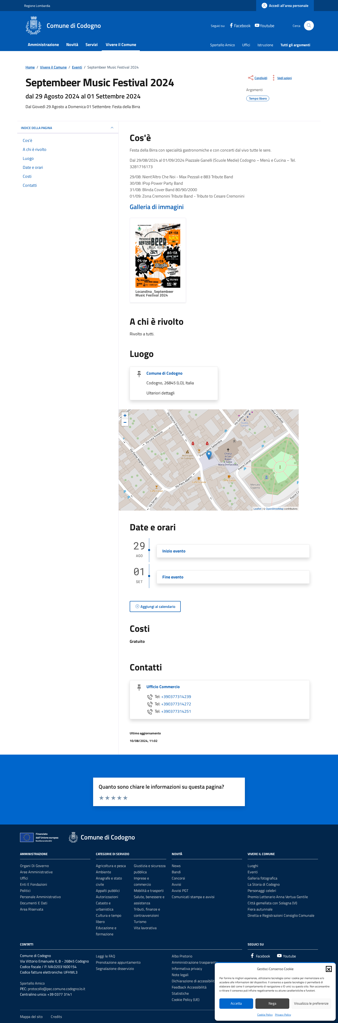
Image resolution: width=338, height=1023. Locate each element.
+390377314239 (176, 696)
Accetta (236, 1003)
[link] (285, 5)
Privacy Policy (283, 1014)
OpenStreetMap (275, 508)
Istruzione (265, 45)
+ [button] (124, 415)
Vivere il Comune (121, 44)
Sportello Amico (222, 45)
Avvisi (176, 884)
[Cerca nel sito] (309, 26)
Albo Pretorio (182, 956)
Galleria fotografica (262, 878)
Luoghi (253, 865)
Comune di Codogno (164, 373)
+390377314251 (176, 711)
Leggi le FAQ (105, 956)
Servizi (92, 44)
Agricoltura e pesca (111, 865)
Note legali (180, 974)
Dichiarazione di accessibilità (194, 981)
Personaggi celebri (262, 890)
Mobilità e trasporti (149, 890)
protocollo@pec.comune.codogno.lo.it (56, 988)
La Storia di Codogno (264, 884)
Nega (272, 1003)
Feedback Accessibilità (189, 987)
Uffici (246, 45)
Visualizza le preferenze (311, 1003)
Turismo (140, 921)
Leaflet (257, 508)
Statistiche (180, 993)
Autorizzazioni (107, 896)
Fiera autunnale (260, 909)
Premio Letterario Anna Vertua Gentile (278, 896)
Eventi (253, 872)
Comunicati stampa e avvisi (193, 896)
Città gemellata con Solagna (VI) (272, 903)
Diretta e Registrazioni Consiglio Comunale (281, 915)
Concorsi (178, 878)
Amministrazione (43, 44)
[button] (329, 969)
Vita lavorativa (145, 928)
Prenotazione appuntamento (118, 962)
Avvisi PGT (180, 890)
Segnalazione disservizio (115, 968)
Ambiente (103, 872)
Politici (25, 890)
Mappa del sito (31, 1016)
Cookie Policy (265, 1014)
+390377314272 (176, 704)
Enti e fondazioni (33, 884)
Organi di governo (34, 865)
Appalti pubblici (108, 890)
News (176, 865)
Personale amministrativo (40, 896)
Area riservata (31, 909)
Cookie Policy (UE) (185, 999)
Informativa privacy (187, 968)
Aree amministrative (36, 872)
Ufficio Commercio (163, 687)
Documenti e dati (33, 903)
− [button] (124, 422)
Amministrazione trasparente (195, 962)
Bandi (176, 872)
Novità (72, 44)
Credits (56, 1016)
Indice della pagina (36, 127)
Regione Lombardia (37, 5)
